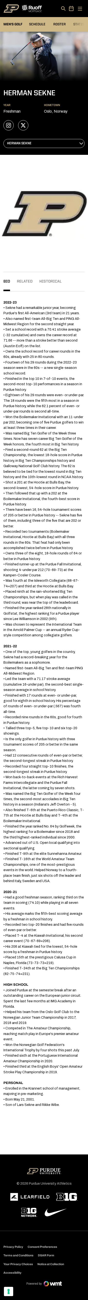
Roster (59, 24)
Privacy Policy (13, 1247)
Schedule (37, 24)
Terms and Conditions (18, 1255)
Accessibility (12, 1272)
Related (25, 282)
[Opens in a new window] (29, 1197)
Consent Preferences (42, 1247)
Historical (50, 282)
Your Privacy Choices (18, 1264)
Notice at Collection (50, 1264)
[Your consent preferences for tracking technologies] (8, 1291)
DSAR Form (46, 1255)
